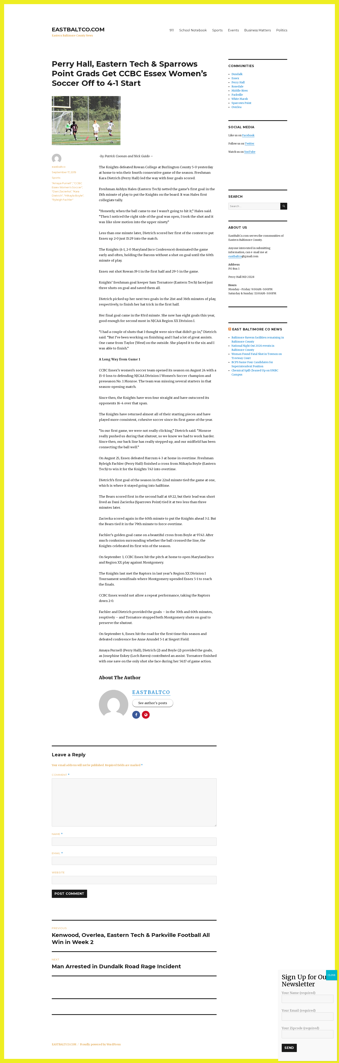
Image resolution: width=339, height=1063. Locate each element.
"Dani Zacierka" (61, 191)
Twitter (249, 143)
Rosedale (237, 86)
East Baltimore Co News (257, 329)
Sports (217, 30)
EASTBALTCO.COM (78, 29)
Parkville (237, 94)
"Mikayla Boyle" (73, 195)
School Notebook (193, 30)
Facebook (248, 135)
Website (58, 872)
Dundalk (236, 74)
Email (57, 853)
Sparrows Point (241, 103)
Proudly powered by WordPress (100, 1044)
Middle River (239, 90)
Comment (61, 775)
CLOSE (331, 975)
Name (57, 834)
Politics (281, 30)
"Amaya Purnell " (62, 183)
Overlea (236, 107)
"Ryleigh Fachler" (62, 199)
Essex (235, 78)
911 (172, 30)
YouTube (249, 152)
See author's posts (152, 703)
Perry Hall (238, 82)
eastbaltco (151, 692)
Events (233, 30)
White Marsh (239, 99)
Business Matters (257, 30)
